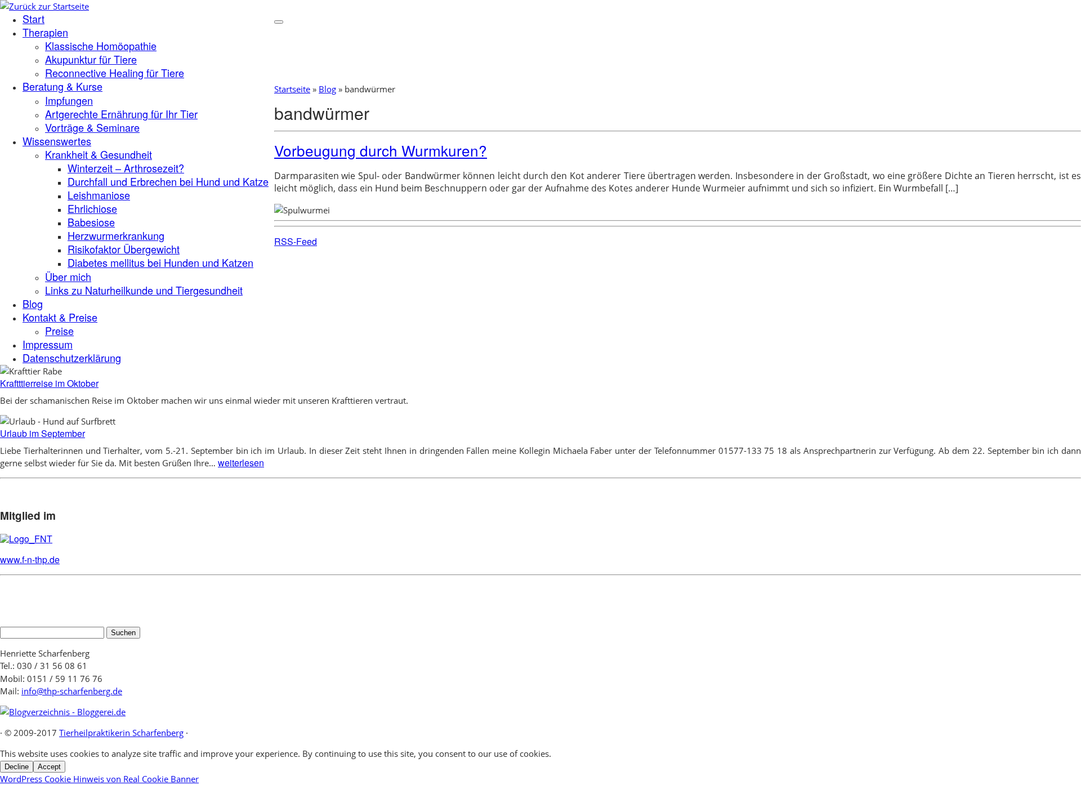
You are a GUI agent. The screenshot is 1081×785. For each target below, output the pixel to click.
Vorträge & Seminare (92, 127)
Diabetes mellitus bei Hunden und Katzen (160, 262)
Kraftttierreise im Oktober (49, 383)
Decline (17, 766)
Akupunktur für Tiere (91, 59)
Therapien (45, 32)
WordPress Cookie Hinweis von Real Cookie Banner (99, 778)
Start (33, 18)
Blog (33, 303)
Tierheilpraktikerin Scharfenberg (121, 732)
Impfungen (69, 100)
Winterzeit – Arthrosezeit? (126, 167)
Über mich (68, 276)
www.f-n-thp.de (30, 559)
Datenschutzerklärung (72, 357)
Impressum (48, 344)
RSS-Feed (295, 241)
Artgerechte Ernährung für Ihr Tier (121, 113)
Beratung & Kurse (62, 86)
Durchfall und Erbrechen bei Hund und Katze (168, 181)
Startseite (292, 89)
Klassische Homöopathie (101, 45)
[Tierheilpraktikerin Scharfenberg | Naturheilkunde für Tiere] (44, 6)
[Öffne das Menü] (278, 22)
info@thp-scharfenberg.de (71, 691)
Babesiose (91, 222)
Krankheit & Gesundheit (98, 154)
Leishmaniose (99, 195)
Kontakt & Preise (60, 317)
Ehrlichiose (92, 208)
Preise (59, 330)
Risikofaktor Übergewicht (124, 249)
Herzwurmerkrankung (116, 235)
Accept (49, 766)
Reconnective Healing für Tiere (114, 72)
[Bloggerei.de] (63, 711)
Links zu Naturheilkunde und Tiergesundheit (144, 290)
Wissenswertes (57, 140)
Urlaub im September (42, 433)
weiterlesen (241, 462)
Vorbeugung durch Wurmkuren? (380, 150)
